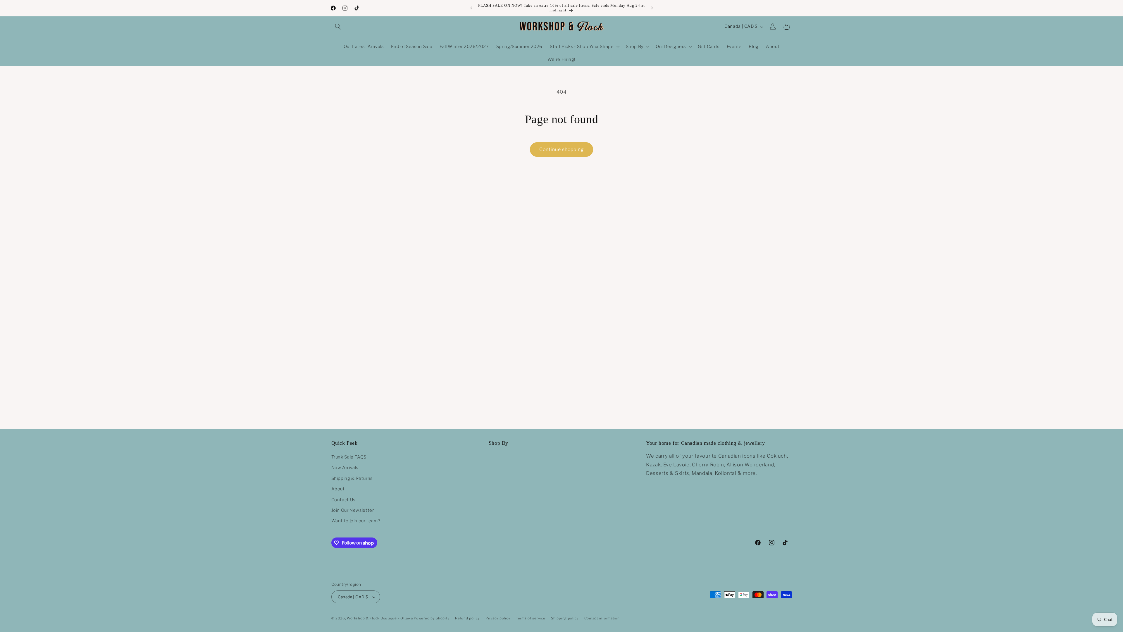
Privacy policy (497, 618)
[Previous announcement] (471, 8)
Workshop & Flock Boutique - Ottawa (380, 618)
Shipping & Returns (352, 478)
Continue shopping (561, 149)
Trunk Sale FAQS (348, 457)
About (338, 489)
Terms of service (530, 618)
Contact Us (343, 499)
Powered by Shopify (431, 618)
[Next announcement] (651, 8)
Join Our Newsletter (352, 510)
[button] (338, 26)
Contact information (602, 618)
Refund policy (467, 618)
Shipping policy (564, 618)
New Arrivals (345, 467)
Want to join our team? (355, 520)
